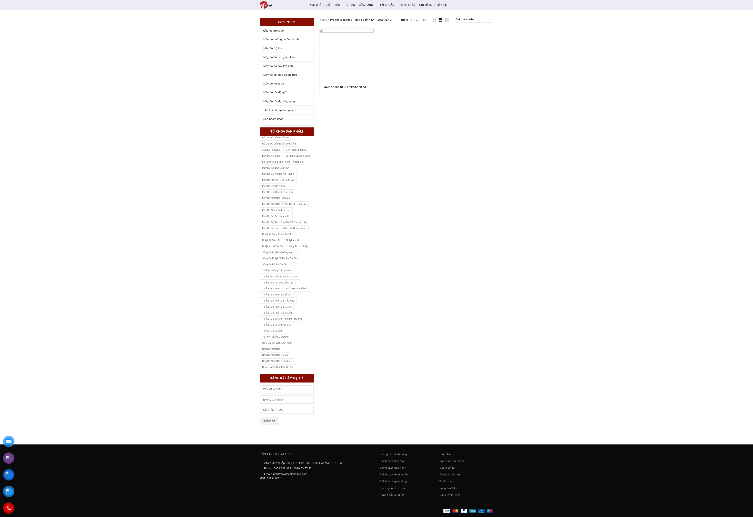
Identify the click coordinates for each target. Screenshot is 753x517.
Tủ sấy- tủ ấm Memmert (275, 337)
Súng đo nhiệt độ (298, 246)
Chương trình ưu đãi (392, 488)
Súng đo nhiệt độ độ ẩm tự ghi (279, 258)
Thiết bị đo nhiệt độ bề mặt (277, 294)
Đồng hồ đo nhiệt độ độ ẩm (277, 367)
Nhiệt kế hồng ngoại (294, 228)
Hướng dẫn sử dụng (392, 494)
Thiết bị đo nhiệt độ (296, 288)
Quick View (371, 43)
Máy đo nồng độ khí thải (276, 210)
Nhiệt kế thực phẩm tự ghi (277, 234)
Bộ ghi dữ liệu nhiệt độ (275, 137)
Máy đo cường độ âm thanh (278, 174)
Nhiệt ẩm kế (292, 240)
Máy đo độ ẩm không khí (276, 216)
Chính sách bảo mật (392, 460)
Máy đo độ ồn (270, 228)
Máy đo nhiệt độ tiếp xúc (276, 198)
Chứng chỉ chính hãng (393, 454)
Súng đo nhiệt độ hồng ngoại (278, 252)
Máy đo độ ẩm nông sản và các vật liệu (284, 222)
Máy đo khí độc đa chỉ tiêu (277, 192)
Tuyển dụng (446, 481)
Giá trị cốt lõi (447, 467)
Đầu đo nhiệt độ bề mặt (275, 355)
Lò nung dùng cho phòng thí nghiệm (283, 162)
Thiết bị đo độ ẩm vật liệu (276, 324)
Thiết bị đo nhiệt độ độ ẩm (277, 313)
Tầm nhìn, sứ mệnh (451, 460)
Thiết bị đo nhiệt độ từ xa (276, 306)
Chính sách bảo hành (392, 467)
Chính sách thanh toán (393, 474)
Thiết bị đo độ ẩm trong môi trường (282, 318)
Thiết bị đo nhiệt (271, 288)
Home (323, 19)
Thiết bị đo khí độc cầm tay (277, 282)
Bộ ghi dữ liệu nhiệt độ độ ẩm (279, 143)
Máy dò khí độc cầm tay (275, 167)
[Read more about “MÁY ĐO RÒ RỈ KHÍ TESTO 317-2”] (371, 35)
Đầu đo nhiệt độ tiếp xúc (276, 361)
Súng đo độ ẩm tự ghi (274, 264)
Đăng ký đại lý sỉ (449, 494)
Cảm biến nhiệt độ (296, 149)
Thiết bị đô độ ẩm (272, 331)
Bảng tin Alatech (449, 488)
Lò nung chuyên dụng (298, 155)
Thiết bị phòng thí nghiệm (276, 270)
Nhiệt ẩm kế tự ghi (272, 246)
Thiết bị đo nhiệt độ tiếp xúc (278, 300)
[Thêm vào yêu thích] (371, 52)
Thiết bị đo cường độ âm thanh (279, 276)
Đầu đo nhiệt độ (271, 349)
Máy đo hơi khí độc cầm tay (278, 180)
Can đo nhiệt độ (271, 149)
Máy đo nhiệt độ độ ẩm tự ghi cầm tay (284, 204)
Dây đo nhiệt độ (271, 155)
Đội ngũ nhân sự (449, 474)
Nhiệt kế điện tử (271, 240)
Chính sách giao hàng (393, 481)
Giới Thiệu (445, 454)
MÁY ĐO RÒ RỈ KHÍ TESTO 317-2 (345, 87)
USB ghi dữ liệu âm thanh (277, 343)
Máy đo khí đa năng (273, 186)
